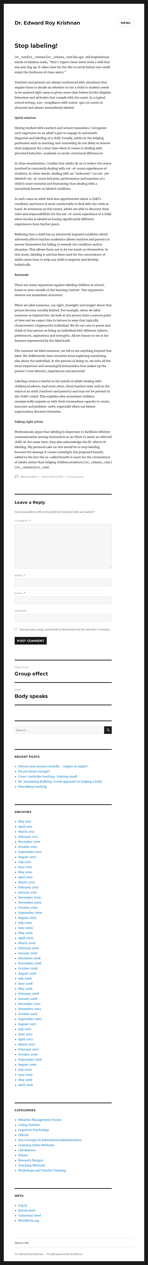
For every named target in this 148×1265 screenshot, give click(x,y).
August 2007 (27, 1024)
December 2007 (29, 1004)
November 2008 (29, 963)
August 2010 (27, 857)
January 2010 (27, 892)
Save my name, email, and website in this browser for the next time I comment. (64, 629)
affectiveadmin (29, 476)
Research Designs (30, 1160)
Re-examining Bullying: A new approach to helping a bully (60, 781)
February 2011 (28, 836)
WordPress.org (28, 1220)
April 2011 (25, 826)
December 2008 (29, 958)
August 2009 (27, 917)
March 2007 (26, 1044)
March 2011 (26, 831)
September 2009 (30, 912)
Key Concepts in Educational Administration (50, 1140)
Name (20, 575)
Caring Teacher (75, 476)
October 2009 (28, 907)
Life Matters (27, 1150)
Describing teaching (32, 786)
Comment (23, 520)
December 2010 (29, 842)
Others (23, 1155)
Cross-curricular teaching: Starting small (47, 776)
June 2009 (25, 928)
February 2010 (28, 887)
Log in (22, 1205)
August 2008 (27, 973)
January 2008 (27, 999)
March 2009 (27, 943)
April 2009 (25, 938)
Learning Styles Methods (36, 1145)
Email (20, 593)
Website (21, 610)
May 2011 (24, 821)
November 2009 (29, 902)
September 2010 (29, 852)
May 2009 (25, 933)
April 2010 (25, 877)
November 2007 (29, 1009)
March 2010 (26, 882)
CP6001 (23, 1135)
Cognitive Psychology (33, 1130)
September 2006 (30, 1059)
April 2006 (25, 1085)
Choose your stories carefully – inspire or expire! (53, 766)
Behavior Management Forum (39, 1120)
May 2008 (25, 988)
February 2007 (28, 1049)
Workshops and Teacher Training (42, 1170)
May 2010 (25, 872)
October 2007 (27, 1014)
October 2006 (28, 1054)
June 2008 (25, 983)
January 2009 (27, 953)
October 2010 (27, 847)
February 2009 (28, 948)
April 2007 (25, 1039)
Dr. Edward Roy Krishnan (47, 23)
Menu (126, 23)
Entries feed (26, 1210)
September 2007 (30, 1019)
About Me (22, 1243)
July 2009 (25, 923)
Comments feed (29, 1215)
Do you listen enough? (34, 771)
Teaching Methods (31, 1165)
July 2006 (25, 1069)
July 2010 (24, 862)
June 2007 (25, 1034)
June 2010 (25, 867)
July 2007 (24, 1029)
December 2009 (29, 897)
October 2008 (28, 968)
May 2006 (25, 1080)
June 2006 (25, 1075)
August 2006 (27, 1064)
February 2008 (28, 993)
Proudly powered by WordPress (64, 1254)
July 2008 (25, 978)
